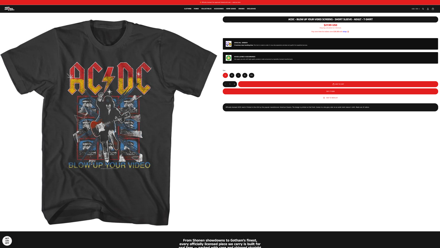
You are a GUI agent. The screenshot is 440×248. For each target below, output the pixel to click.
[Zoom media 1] (108, 122)
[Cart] (432, 8)
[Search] (423, 8)
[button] (7, 241)
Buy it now (330, 91)
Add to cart (339, 84)
